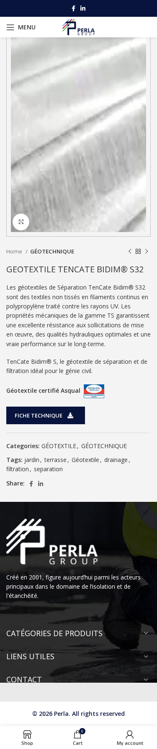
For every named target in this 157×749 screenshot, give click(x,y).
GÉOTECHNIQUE (52, 251)
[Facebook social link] (73, 8)
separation (48, 469)
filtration (17, 469)
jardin (31, 460)
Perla (61, 714)
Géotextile (85, 460)
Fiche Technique (38, 415)
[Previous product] (130, 252)
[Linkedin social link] (83, 8)
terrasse (55, 460)
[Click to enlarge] (21, 222)
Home (14, 251)
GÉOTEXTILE (58, 446)
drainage (116, 460)
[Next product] (146, 252)
